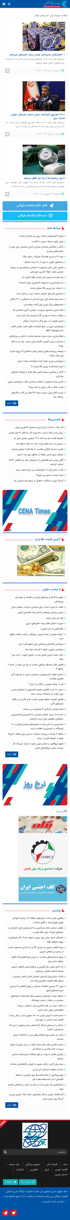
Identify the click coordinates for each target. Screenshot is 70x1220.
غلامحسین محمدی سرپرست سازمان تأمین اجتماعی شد (37, 310)
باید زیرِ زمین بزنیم (54, 618)
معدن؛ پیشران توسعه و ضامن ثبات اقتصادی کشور (40, 612)
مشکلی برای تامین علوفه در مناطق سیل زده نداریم (40, 454)
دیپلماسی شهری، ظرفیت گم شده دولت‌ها (44, 649)
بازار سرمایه (14, 1164)
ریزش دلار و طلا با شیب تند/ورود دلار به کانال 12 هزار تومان (36, 433)
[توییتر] (13, 1214)
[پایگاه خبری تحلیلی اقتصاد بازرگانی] (55, 4)
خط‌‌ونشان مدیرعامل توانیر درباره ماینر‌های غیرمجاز (36, 55)
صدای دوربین (61, 1174)
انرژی (46, 1169)
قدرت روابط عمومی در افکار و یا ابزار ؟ (46, 684)
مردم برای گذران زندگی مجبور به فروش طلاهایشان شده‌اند (36, 1064)
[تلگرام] (5, 1214)
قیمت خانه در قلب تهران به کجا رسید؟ (45, 387)
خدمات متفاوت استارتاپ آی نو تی (47, 1069)
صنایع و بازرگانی (32, 1164)
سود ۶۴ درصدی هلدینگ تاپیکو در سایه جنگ (42, 256)
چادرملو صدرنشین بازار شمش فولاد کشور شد (42, 277)
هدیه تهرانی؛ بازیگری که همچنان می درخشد (43, 709)
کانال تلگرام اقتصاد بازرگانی (32, 205)
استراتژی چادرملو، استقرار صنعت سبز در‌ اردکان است (39, 293)
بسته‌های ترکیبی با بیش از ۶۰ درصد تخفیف (43, 262)
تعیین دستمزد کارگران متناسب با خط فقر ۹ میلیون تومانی (37, 449)
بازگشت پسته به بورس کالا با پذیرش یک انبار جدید (39, 315)
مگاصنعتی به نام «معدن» (51, 629)
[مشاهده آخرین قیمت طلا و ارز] (41, 560)
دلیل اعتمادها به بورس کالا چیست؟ (47, 366)
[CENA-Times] (35, 511)
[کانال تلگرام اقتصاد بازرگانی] (50, 206)
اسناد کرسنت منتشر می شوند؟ (49, 475)
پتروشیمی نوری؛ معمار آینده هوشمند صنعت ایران (40, 361)
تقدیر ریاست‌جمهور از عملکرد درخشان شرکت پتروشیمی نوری (35, 382)
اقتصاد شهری (61, 1169)
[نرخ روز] (35, 785)
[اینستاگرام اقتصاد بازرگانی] (49, 216)
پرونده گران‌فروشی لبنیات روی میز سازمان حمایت (41, 236)
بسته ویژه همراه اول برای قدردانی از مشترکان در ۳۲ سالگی (36, 299)
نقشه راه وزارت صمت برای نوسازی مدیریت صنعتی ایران (37, 607)
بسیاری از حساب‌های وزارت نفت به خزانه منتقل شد (39, 443)
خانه (65, 1164)
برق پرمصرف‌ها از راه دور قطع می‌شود (43, 178)
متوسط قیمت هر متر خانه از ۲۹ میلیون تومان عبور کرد (38, 438)
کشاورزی (34, 1169)
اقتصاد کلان (51, 1164)
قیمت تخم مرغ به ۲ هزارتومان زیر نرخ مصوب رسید (39, 470)
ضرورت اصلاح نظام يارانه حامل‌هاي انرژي (44, 623)
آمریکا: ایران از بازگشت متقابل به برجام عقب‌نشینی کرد (38, 481)
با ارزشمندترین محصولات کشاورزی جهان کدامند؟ (41, 283)
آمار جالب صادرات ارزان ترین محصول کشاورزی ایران (39, 427)
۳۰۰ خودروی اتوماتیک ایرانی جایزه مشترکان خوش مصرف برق (38, 116)
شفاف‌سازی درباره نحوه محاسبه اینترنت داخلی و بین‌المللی (36, 336)
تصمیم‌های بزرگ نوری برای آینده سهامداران (43, 304)
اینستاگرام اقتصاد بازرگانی (32, 215)
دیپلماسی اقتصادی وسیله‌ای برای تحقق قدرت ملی (40, 644)
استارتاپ (20, 1169)
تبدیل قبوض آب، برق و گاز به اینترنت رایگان (43, 321)
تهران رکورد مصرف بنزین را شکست (47, 241)
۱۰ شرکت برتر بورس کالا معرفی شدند (46, 288)
